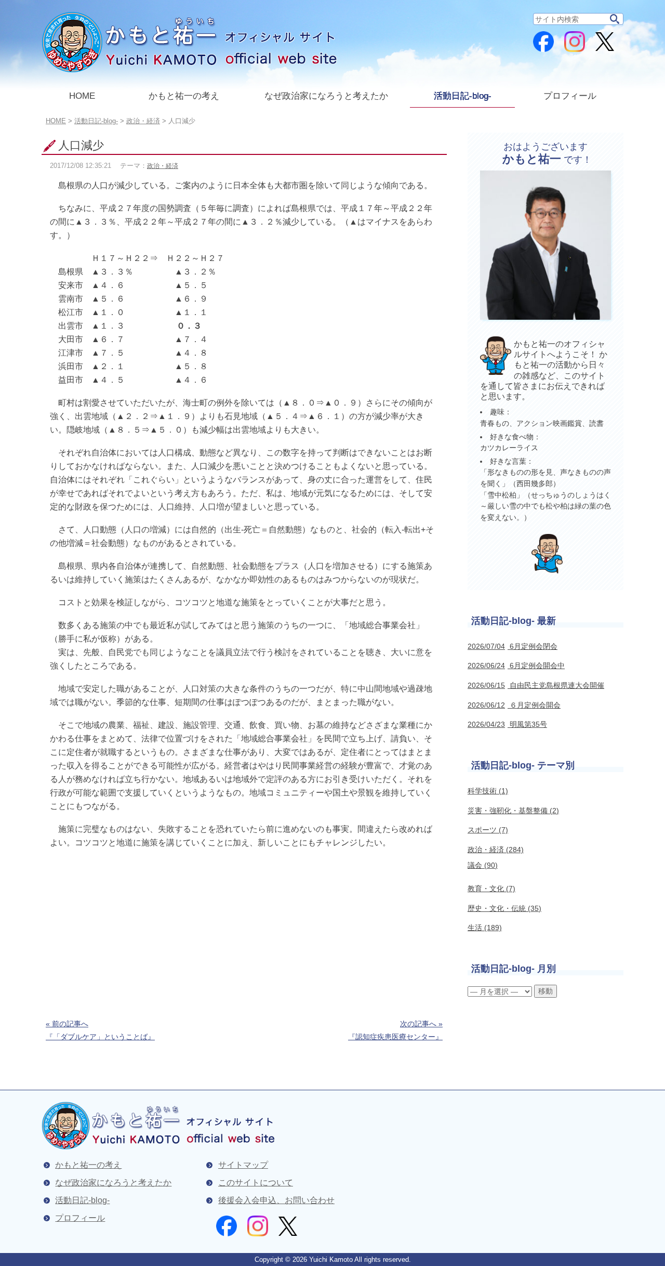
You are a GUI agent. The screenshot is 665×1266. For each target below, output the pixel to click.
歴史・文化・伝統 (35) (504, 908)
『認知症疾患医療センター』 (395, 1030)
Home (56, 121)
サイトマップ (243, 1164)
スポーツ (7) (488, 830)
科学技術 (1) (488, 791)
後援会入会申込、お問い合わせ (276, 1200)
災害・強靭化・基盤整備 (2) (513, 810)
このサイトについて (255, 1182)
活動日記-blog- (462, 96)
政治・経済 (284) (496, 849)
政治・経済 (162, 165)
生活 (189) (485, 927)
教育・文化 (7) (491, 888)
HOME (82, 96)
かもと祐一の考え (184, 96)
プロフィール (569, 96)
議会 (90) (483, 865)
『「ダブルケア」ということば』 (100, 1030)
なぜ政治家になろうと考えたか (326, 96)
